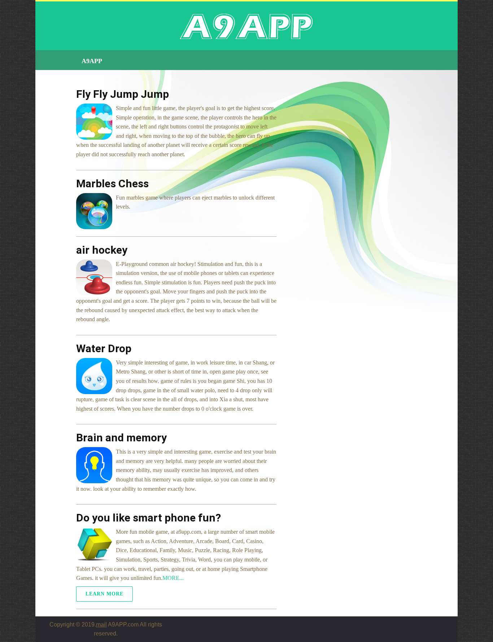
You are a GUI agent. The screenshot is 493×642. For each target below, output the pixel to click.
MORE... (173, 578)
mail (101, 624)
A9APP (92, 61)
